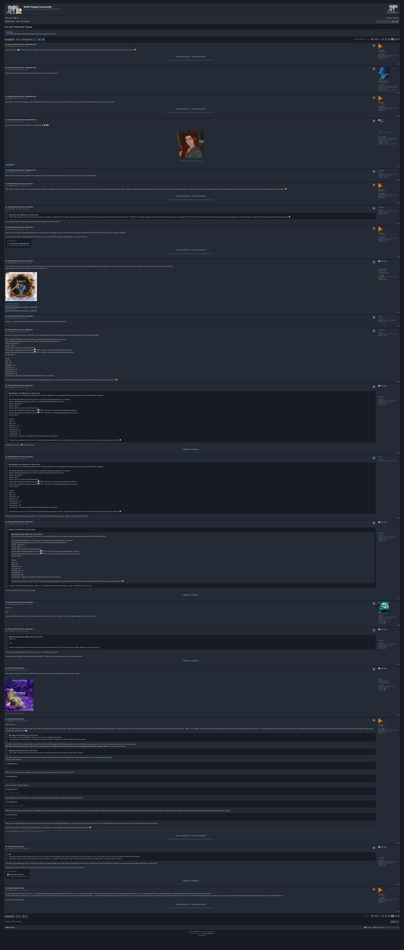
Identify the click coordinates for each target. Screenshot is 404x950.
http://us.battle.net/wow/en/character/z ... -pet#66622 (21, 311)
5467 (383, 54)
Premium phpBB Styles (208, 933)
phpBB (196, 931)
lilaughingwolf (382, 269)
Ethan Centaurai (383, 613)
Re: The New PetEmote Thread (14, 668)
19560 (383, 137)
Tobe (379, 457)
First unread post (359, 39)
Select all (13, 763)
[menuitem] (16, 18)
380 (383, 275)
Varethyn (381, 50)
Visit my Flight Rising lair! (199, 56)
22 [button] (395, 39)
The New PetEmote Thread (18, 27)
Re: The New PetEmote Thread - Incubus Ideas (19, 183)
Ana (379, 131)
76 (382, 685)
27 (382, 399)
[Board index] (14, 9)
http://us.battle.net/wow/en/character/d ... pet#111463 (21, 307)
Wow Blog (195, 449)
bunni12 (380, 679)
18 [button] (382, 39)
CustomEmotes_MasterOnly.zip (19, 243)
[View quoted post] (22, 215)
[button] (372, 39)
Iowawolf (381, 79)
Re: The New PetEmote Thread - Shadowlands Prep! (20, 44)
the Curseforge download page (101, 757)
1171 (383, 84)
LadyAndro (381, 170)
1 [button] (378, 39)
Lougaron (381, 396)
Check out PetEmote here (182, 56)
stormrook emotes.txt (16, 874)
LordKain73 (381, 330)
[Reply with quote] (373, 45)
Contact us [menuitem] (369, 927)
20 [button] (389, 39)
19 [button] (386, 39)
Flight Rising (187, 449)
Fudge (380, 316)
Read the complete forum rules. (45, 34)
